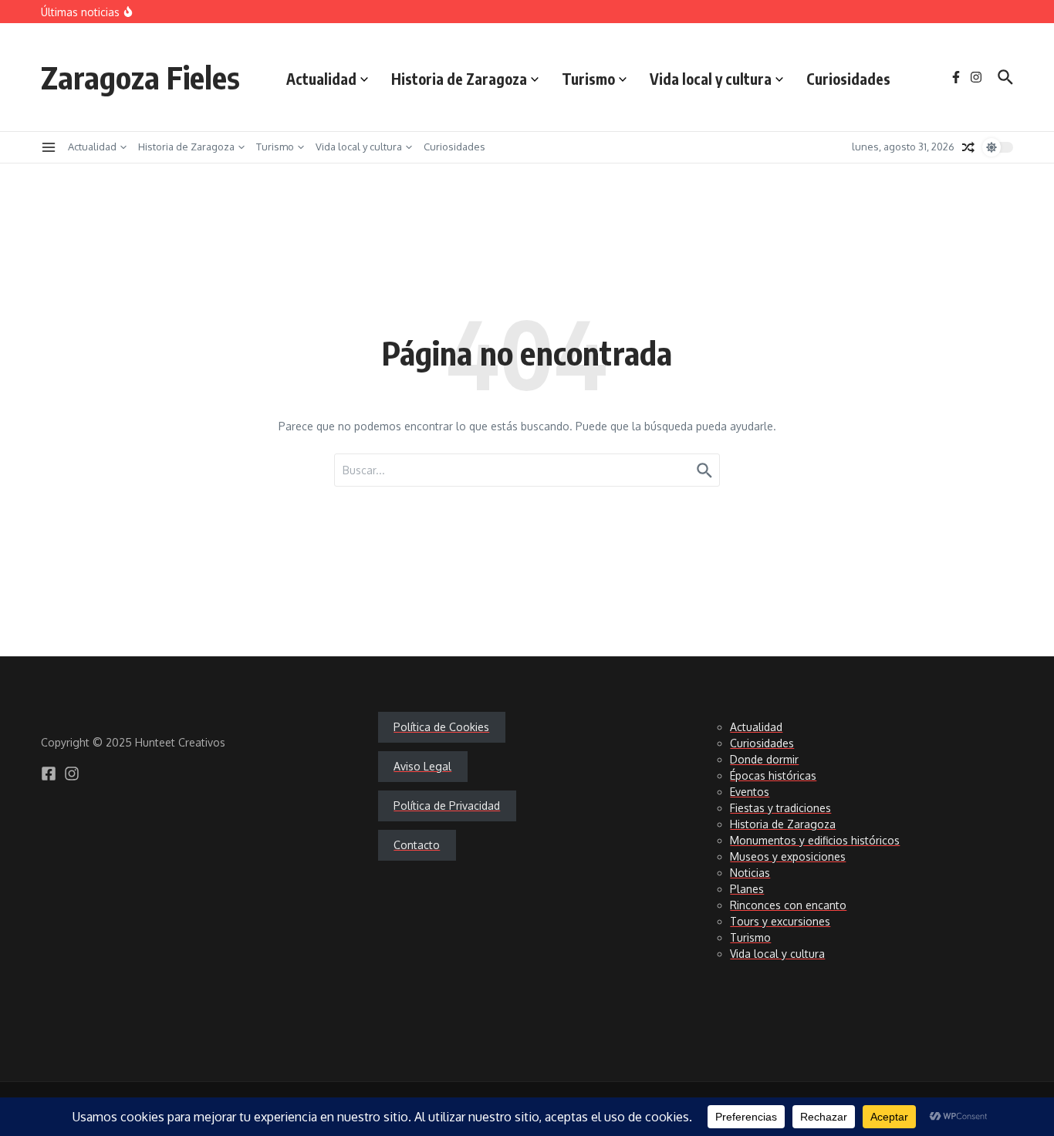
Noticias (750, 872)
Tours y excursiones (780, 921)
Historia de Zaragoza (459, 78)
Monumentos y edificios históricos (815, 840)
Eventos (749, 791)
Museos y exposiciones (788, 856)
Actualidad (321, 78)
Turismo (588, 78)
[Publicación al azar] (968, 147)
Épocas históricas (773, 775)
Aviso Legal (422, 766)
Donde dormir (764, 759)
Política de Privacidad (447, 805)
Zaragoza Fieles (140, 77)
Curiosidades (848, 78)
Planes (747, 888)
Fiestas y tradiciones (780, 807)
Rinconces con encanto (788, 905)
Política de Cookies (441, 726)
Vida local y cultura (711, 78)
